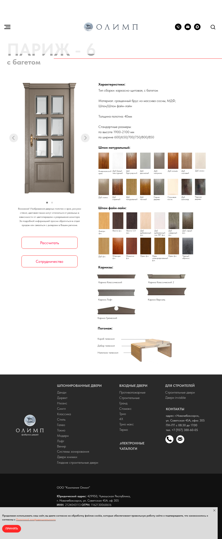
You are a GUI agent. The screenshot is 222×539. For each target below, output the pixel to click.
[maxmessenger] (197, 29)
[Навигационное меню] (7, 27)
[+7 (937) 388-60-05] (178, 29)
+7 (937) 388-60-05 (185, 430)
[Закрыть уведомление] (214, 510)
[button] (212, 26)
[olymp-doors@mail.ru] (187, 29)
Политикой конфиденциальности (36, 519)
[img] (30, 425)
